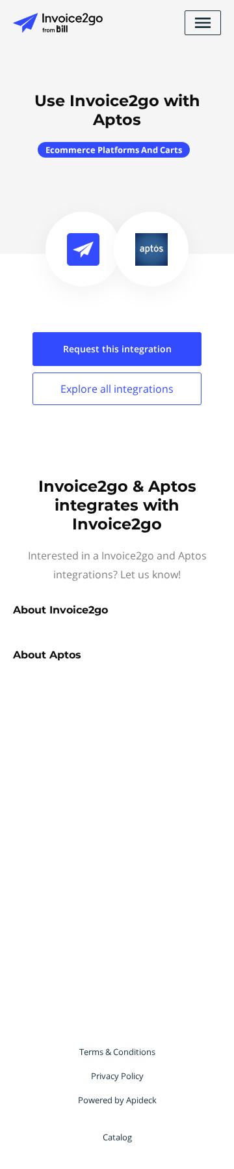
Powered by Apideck (117, 1100)
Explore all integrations (117, 389)
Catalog (117, 1137)
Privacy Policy (117, 1076)
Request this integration (117, 349)
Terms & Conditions (117, 1052)
